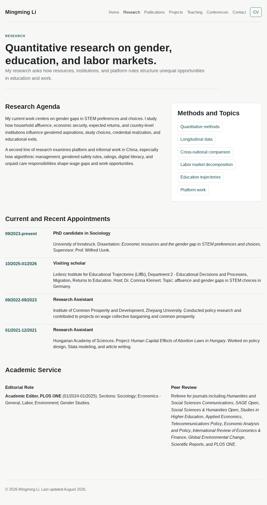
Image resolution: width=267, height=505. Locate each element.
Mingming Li (20, 12)
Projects (176, 12)
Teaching (194, 12)
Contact (239, 12)
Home (114, 12)
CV (256, 12)
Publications (154, 12)
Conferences (217, 12)
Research (131, 12)
